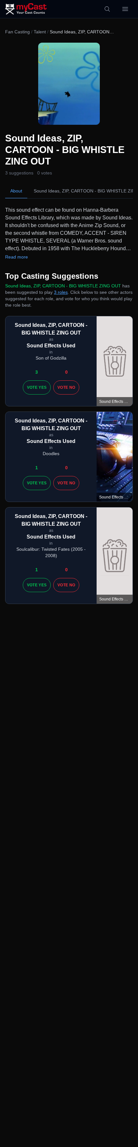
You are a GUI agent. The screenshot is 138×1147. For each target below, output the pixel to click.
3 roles (61, 292)
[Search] (107, 9)
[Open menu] (125, 9)
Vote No (66, 387)
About (16, 190)
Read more (16, 256)
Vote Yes (37, 387)
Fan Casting (17, 31)
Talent (40, 31)
